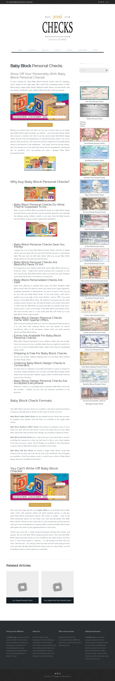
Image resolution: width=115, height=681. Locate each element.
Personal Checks (94, 101)
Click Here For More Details (39, 125)
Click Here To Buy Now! (40, 505)
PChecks (56, 676)
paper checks (43, 510)
